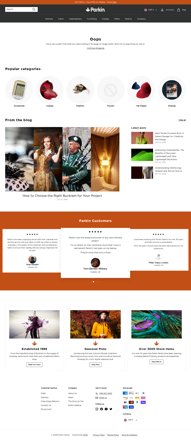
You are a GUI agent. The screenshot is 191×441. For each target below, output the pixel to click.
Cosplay (105, 19)
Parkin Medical (74, 405)
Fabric (61, 19)
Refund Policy (113, 435)
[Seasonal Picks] (95, 324)
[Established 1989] (34, 324)
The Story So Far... (76, 401)
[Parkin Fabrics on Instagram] (97, 409)
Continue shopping (95, 48)
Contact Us (46, 405)
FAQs (43, 393)
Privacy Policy (99, 435)
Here (114, 2)
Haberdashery (75, 19)
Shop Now (95, 364)
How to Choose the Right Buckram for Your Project (62, 195)
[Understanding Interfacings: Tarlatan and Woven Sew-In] (142, 172)
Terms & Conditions (129, 435)
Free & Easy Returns (50, 401)
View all (182, 120)
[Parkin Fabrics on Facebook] (101, 409)
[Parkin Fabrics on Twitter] (111, 409)
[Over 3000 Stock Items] (156, 324)
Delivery (44, 397)
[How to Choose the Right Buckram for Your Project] (62, 159)
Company (141, 19)
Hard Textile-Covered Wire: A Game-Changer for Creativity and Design (169, 136)
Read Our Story (34, 364)
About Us (72, 393)
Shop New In (156, 362)
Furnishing (92, 19)
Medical (128, 19)
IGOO (85, 435)
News (70, 397)
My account (46, 409)
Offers (117, 19)
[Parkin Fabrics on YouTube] (106, 409)
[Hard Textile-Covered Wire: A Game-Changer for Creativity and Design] (142, 138)
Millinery (49, 19)
